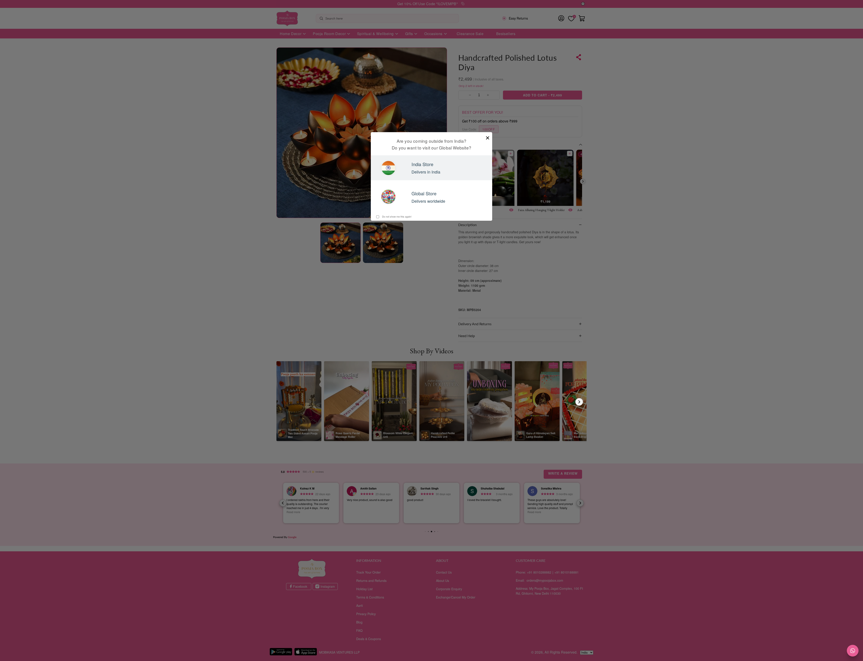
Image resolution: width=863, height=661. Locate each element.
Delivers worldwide (428, 201)
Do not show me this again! (396, 216)
